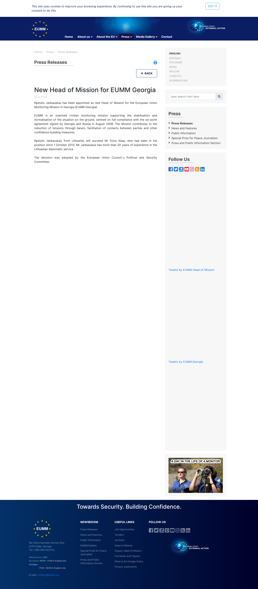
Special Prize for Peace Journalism (194, 138)
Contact (166, 36)
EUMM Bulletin (88, 545)
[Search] (219, 96)
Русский (175, 62)
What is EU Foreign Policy (129, 561)
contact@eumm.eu (48, 575)
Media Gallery (145, 36)
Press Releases (68, 52)
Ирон (173, 66)
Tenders (119, 534)
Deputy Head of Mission (128, 550)
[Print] (155, 63)
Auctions (119, 540)
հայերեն (175, 75)
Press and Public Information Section (195, 143)
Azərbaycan (178, 80)
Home (69, 36)
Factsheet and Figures (127, 556)
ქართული (175, 57)
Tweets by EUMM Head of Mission (191, 270)
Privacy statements (126, 566)
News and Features (184, 128)
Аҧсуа (174, 71)
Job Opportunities (124, 529)
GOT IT (212, 6)
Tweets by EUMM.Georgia (185, 361)
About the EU (106, 36)
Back (148, 73)
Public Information (183, 133)
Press (125, 36)
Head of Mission (124, 545)
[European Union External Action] (189, 546)
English (174, 53)
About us (83, 36)
